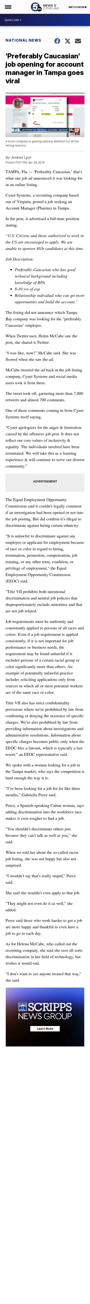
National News (23, 40)
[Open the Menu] (7, 7)
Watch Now (77, 7)
